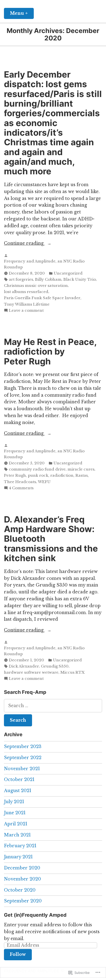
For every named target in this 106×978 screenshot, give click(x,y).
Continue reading (24, 243)
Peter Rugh (15, 475)
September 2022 (22, 757)
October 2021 (19, 779)
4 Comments (21, 488)
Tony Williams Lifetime (27, 304)
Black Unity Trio (79, 279)
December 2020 (22, 868)
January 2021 (18, 857)
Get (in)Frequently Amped (35, 915)
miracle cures (81, 469)
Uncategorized (68, 273)
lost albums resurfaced (26, 291)
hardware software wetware (31, 672)
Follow (18, 954)
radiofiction (61, 475)
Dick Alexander (24, 666)
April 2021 (15, 824)
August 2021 (17, 790)
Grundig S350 (55, 666)
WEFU (44, 481)
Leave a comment (26, 310)
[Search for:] (53, 705)
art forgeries (21, 279)
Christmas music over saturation (36, 285)
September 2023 (22, 746)
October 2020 (19, 890)
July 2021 (14, 801)
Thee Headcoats (20, 481)
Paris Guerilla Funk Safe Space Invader (42, 297)
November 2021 (22, 768)
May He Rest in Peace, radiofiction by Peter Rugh (50, 351)
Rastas (81, 475)
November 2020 (22, 879)
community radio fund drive (37, 469)
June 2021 (15, 812)
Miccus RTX (72, 672)
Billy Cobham (48, 279)
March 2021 (17, 835)
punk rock (38, 475)
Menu (22, 13)
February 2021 (20, 845)
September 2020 (23, 901)
